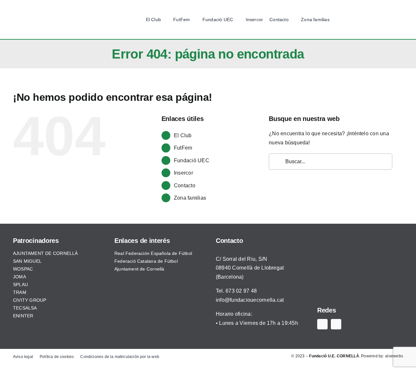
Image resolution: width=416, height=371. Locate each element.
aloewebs (394, 356)
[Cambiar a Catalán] (386, 19)
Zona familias (190, 198)
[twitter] (353, 19)
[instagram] (363, 19)
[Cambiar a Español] (373, 19)
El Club (183, 135)
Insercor (183, 173)
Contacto (184, 185)
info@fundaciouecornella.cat (250, 300)
